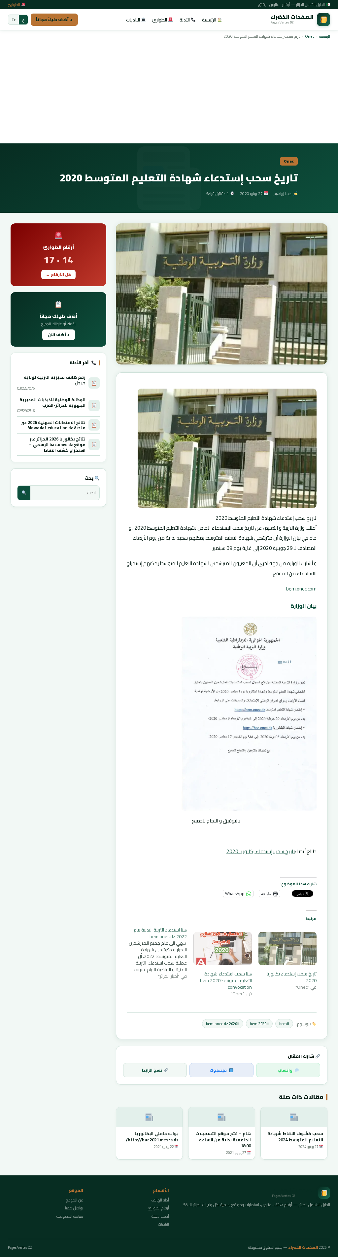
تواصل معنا (74, 1208)
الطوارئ (14, 4)
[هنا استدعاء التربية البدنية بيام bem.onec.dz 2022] (154, 953)
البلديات (133, 20)
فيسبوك (218, 1070)
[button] (221, 293)
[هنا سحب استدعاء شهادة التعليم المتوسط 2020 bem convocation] (222, 948)
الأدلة (185, 20)
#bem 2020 (259, 1023)
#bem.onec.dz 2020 (222, 1023)
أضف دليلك (160, 1216)
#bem (284, 1023)
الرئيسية (209, 20)
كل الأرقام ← (58, 274)
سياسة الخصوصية (69, 1216)
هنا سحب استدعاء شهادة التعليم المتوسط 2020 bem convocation (226, 980)
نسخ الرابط (152, 1070)
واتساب (285, 1070)
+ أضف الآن (59, 334)
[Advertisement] (169, 91)
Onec (310, 36)
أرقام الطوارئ (158, 1208)
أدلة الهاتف (160, 1200)
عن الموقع (74, 1200)
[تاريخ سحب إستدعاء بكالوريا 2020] (287, 948)
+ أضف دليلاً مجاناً (54, 19)
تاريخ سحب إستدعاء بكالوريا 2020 (260, 851)
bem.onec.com (301, 588)
